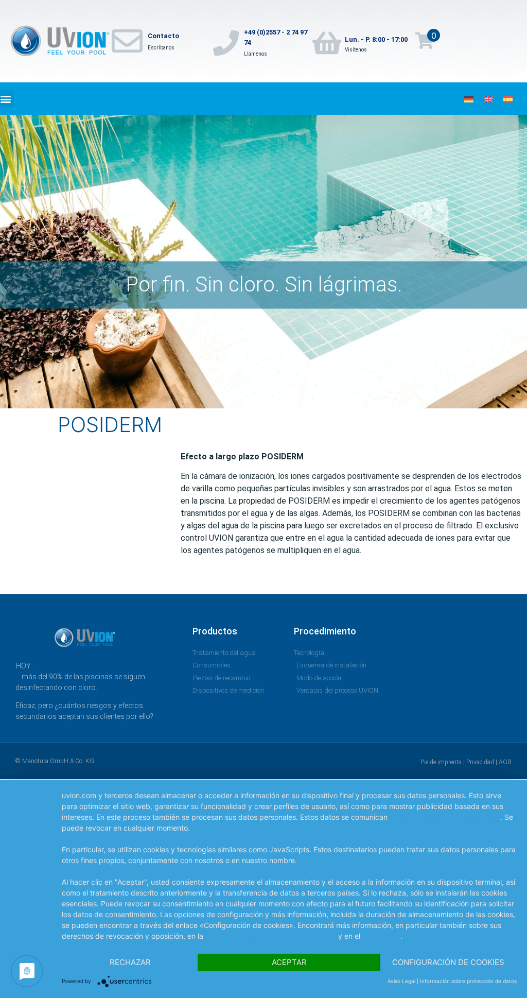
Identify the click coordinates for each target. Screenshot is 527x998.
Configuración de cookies (448, 962)
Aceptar (289, 962)
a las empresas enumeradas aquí (445, 817)
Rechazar (130, 962)
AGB (505, 762)
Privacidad (480, 762)
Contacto (163, 36)
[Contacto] (127, 41)
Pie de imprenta (441, 762)
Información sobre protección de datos (270, 936)
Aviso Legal (381, 936)
